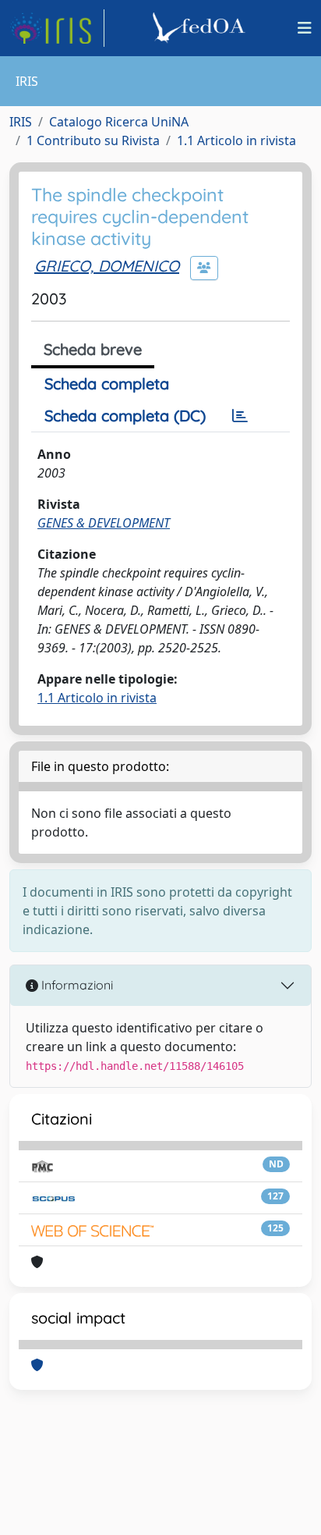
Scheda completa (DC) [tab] (125, 415)
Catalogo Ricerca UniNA (119, 121)
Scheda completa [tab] (106, 383)
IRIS (20, 121)
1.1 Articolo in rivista (236, 140)
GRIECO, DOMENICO (106, 265)
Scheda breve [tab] (93, 349)
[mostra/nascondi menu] (305, 28)
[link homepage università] (201, 28)
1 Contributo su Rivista (93, 140)
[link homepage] (56, 28)
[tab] (240, 416)
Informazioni (75, 985)
